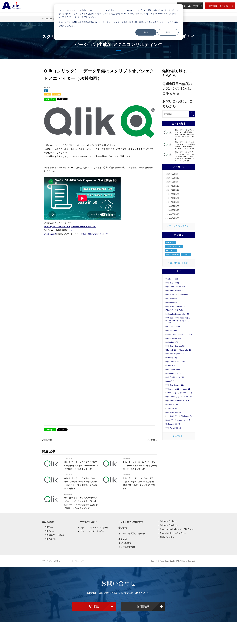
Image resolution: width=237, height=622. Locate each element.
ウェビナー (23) (186, 334)
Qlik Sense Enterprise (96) (176, 306)
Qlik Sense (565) (172, 283)
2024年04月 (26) (173, 218)
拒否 (168, 32)
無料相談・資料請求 (218, 6)
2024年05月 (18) (173, 214)
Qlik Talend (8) (186, 416)
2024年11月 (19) (173, 190)
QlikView (49, 527)
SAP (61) (180, 310)
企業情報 (123, 539)
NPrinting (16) (171, 358)
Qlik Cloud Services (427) (175, 287)
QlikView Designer (168, 521)
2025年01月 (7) (172, 182)
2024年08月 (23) (173, 202)
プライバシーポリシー (52, 561)
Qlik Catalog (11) (172, 397)
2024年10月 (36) (173, 194)
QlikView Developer (169, 525)
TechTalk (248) (182, 295)
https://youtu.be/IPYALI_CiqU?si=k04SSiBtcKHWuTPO (70, 226)
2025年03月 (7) (172, 174)
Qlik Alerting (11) (186, 393)
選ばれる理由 (125, 543)
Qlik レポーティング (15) (175, 362)
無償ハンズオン (167, 537)
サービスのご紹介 (88, 521)
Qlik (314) (170, 295)
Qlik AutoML (50, 539)
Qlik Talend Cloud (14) (174, 369)
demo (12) (170, 381)
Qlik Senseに (50, 234)
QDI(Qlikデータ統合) (54, 535)
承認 (146, 32)
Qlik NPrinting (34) (173, 331)
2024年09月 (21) (173, 198)
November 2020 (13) (174, 373)
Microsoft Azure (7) (184, 420)
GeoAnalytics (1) (172, 254)
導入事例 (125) (171, 298)
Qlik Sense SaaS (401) (174, 291)
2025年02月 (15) (173, 178)
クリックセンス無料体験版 (131, 521)
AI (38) (180, 327)
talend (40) (170, 327)
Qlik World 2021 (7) (173, 428)
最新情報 (123, 527)
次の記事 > (152, 440)
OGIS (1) (186, 254)
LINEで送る (50, 99)
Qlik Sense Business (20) (175, 346)
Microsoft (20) (171, 350)
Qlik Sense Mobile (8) (174, 412)
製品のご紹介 (48, 521)
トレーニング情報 (190, 6)
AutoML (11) (187, 397)
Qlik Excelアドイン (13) (175, 377)
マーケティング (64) (173, 246)
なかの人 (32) (171, 334)
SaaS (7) (169, 420)
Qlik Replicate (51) (183, 318)
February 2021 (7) (173, 424)
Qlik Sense (56, 94)
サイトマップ (78, 561)
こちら (71, 230)
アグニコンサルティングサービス (95, 527)
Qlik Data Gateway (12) (175, 385)
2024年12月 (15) (173, 186)
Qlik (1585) (170, 242)
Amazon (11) (171, 393)
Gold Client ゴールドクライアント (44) (178, 322)
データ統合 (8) (171, 416)
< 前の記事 (47, 440)
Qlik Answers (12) (172, 389)
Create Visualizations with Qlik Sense (177, 529)
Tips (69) (169, 310)
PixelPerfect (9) (172, 404)
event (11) (187, 389)
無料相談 (94, 606)
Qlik (46, 91)
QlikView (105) (171, 302)
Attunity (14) (170, 366)
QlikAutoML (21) (172, 342)
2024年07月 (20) (173, 206)
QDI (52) (169, 318)
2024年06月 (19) (173, 210)
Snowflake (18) (185, 350)
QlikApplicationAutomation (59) (178, 314)
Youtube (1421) (172, 279)
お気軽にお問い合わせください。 (96, 234)
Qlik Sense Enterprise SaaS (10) (178, 401)
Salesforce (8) (171, 408)
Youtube (47, 94)
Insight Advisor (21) (173, 338)
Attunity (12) (170, 250)
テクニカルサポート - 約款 (92, 531)
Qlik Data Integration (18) (175, 354)
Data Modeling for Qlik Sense (173, 533)
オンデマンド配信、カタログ (132, 533)
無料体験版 (143, 606)
